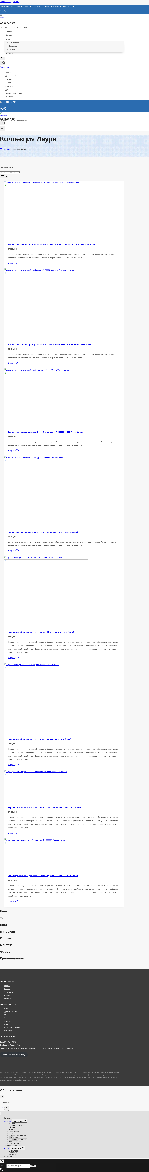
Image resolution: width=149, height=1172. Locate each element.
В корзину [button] (12, 263)
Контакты (13, 50)
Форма (5, 951)
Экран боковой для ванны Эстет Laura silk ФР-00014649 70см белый (41, 632)
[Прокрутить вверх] (2, 1109)
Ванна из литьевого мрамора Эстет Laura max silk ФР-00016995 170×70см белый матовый (51, 244)
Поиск (33, 1166)
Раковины (9, 97)
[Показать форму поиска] (2, 63)
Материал (7, 931)
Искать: (3, 1166)
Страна (5, 938)
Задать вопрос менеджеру (14, 1055)
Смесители (9, 86)
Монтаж (6, 945)
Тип (2, 918)
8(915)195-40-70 (50, 6)
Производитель (12, 958)
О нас (7, 1148)
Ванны (8, 72)
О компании (14, 42)
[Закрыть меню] (0, 1113)
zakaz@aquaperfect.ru (67, 6)
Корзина (9, 53)
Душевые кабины (12, 76)
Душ (7, 90)
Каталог (9, 35)
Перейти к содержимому (10, 2)
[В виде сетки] (2, 176)
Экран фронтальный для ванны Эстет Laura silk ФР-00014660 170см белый (44, 807)
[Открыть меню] (2, 128)
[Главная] (1, 149)
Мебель (8, 79)
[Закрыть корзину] (2, 1096)
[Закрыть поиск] (2, 1161)
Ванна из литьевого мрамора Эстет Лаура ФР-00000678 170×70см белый (43, 532)
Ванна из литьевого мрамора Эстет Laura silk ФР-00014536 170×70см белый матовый (49, 344)
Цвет (3, 925)
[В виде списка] (6, 177)
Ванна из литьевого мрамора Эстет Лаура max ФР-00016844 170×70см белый (45, 432)
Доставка (13, 46)
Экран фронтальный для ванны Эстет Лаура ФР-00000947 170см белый (43, 876)
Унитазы (8, 83)
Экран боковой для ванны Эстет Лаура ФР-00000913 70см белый (39, 739)
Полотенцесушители (13, 93)
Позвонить (4, 67)
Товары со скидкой (13, 1145)
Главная (9, 32)
